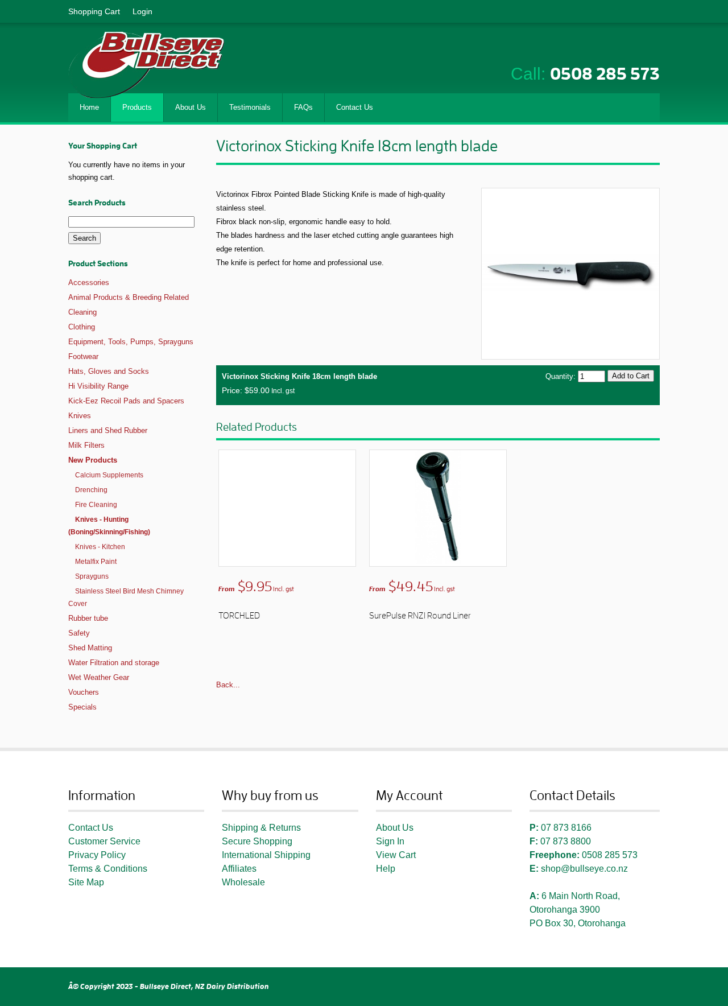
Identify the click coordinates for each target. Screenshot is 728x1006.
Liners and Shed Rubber (107, 430)
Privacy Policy (97, 855)
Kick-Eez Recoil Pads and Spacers (126, 401)
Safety (79, 633)
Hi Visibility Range (98, 386)
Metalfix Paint (96, 562)
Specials (82, 707)
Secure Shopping (257, 841)
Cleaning (82, 312)
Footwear (83, 356)
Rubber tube (88, 618)
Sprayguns (92, 576)
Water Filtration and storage (113, 662)
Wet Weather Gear (98, 677)
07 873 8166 (566, 827)
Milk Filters (86, 445)
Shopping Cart (94, 11)
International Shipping (266, 855)
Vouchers (83, 692)
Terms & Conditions (107, 868)
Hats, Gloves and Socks (108, 371)
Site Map (86, 882)
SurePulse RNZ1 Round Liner (420, 615)
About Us (394, 827)
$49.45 (412, 586)
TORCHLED (239, 615)
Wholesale (243, 882)
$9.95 (256, 586)
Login (142, 11)
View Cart (396, 855)
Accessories (88, 282)
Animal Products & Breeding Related (128, 297)
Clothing (81, 327)
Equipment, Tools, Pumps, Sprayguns (130, 341)
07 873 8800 (565, 841)
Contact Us (90, 827)
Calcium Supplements (109, 475)
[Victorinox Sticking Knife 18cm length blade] (570, 273)
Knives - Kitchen (100, 547)
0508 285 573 (605, 74)
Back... (228, 685)
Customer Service (104, 841)
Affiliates (239, 868)
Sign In (390, 841)
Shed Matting (90, 648)
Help (385, 868)
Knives (79, 415)
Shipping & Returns (261, 827)
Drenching (91, 490)
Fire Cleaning (96, 505)
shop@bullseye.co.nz (584, 868)
